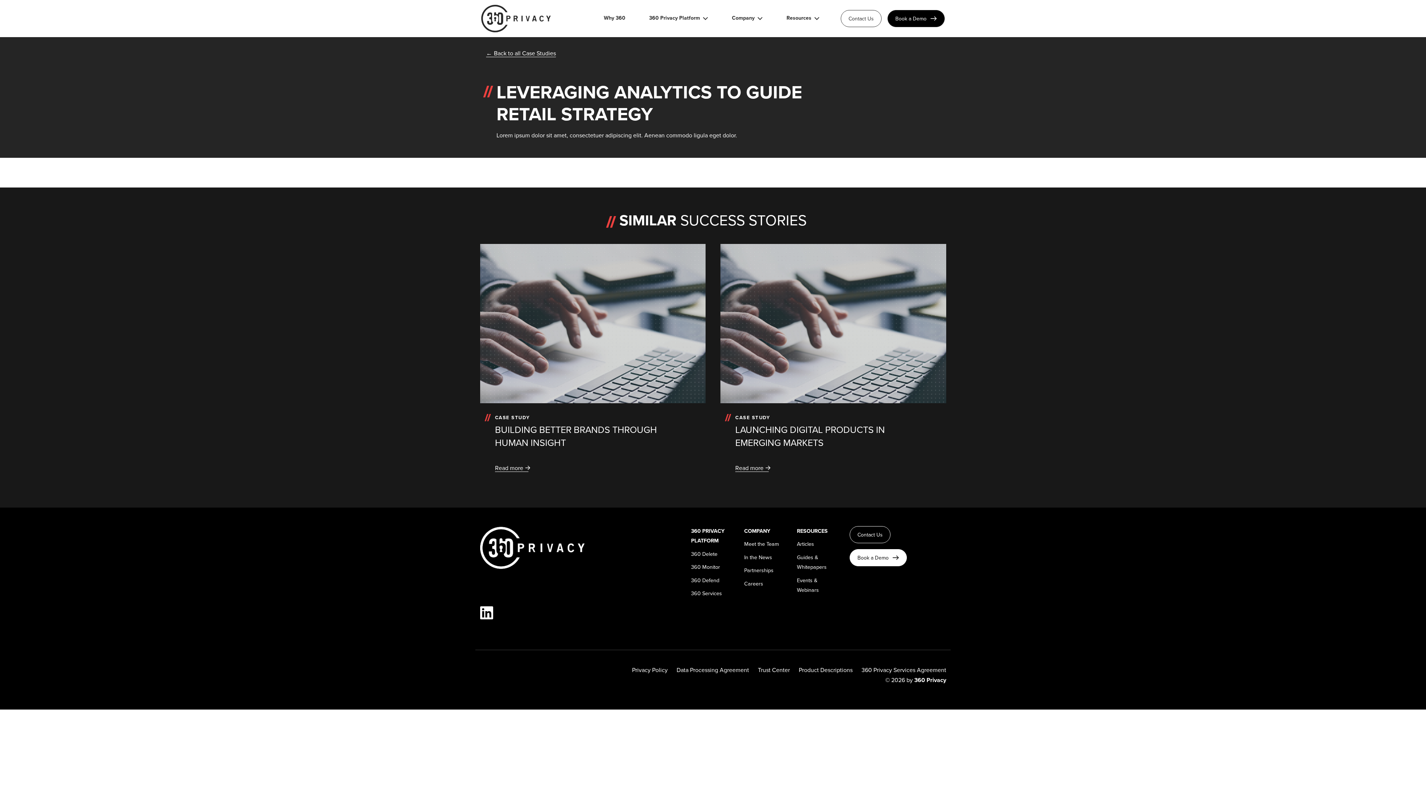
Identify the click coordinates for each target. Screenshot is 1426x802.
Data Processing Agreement (713, 670)
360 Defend (705, 580)
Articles (805, 544)
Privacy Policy (650, 670)
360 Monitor (705, 567)
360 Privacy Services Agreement (904, 670)
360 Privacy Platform (674, 18)
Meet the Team (761, 544)
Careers (753, 583)
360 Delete (704, 554)
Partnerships (759, 570)
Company (743, 18)
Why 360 (614, 18)
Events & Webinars (808, 585)
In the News (758, 557)
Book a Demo (911, 18)
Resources (799, 18)
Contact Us (861, 18)
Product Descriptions (826, 670)
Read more (509, 468)
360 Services (706, 593)
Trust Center (774, 670)
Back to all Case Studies (525, 53)
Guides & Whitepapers (812, 562)
